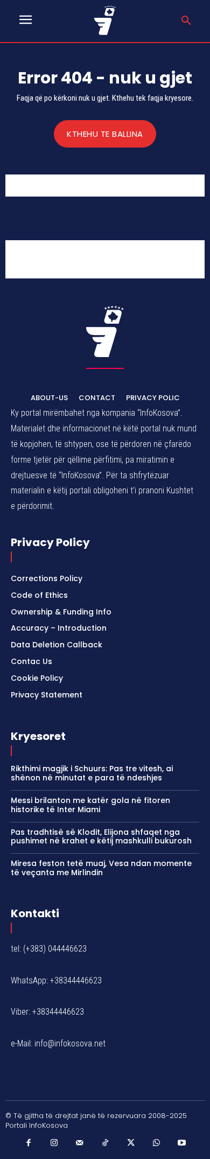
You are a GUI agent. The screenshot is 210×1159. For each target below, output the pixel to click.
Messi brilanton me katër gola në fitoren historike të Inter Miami (90, 805)
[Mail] (79, 1143)
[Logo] (105, 20)
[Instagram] (54, 1143)
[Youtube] (182, 1143)
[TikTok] (105, 1143)
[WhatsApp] (156, 1143)
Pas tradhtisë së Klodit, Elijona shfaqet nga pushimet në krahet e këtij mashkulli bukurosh (101, 837)
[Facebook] (28, 1143)
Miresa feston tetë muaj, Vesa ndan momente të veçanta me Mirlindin (101, 868)
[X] (131, 1143)
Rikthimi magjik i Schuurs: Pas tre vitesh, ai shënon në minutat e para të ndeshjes (92, 773)
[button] (186, 21)
